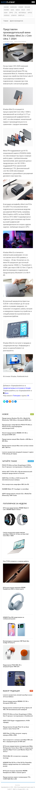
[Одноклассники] (10, 401)
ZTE (16, 12)
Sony (6, 12)
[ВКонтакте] (7, 401)
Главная (6, 21)
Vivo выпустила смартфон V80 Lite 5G (15, 484)
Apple (30, 12)
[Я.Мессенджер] (4, 401)
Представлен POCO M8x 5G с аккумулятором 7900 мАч (12, 665)
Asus (23, 10)
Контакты (17, 785)
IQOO (12, 10)
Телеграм (16, 395)
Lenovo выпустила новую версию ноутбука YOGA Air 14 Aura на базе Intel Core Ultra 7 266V (15, 534)
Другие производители (16, 21)
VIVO (28, 10)
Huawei (6, 10)
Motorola (22, 12)
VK (28, 395)
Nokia (18, 10)
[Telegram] (13, 401)
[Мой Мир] (15, 401)
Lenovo (13, 15)
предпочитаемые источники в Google (17, 388)
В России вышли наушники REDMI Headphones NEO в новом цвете (14, 588)
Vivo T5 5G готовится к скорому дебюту (16, 561)
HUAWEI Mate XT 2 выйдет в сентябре (15, 489)
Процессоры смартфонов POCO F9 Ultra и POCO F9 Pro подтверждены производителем (17, 426)
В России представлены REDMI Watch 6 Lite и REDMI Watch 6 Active (16, 508)
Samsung (13, 7)
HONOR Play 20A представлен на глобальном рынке (13, 618)
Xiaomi (6, 7)
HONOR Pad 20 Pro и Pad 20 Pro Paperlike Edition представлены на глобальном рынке (17, 764)
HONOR (20, 7)
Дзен (6, 393)
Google (7, 15)
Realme (27, 7)
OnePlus (21, 15)
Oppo (11, 12)
